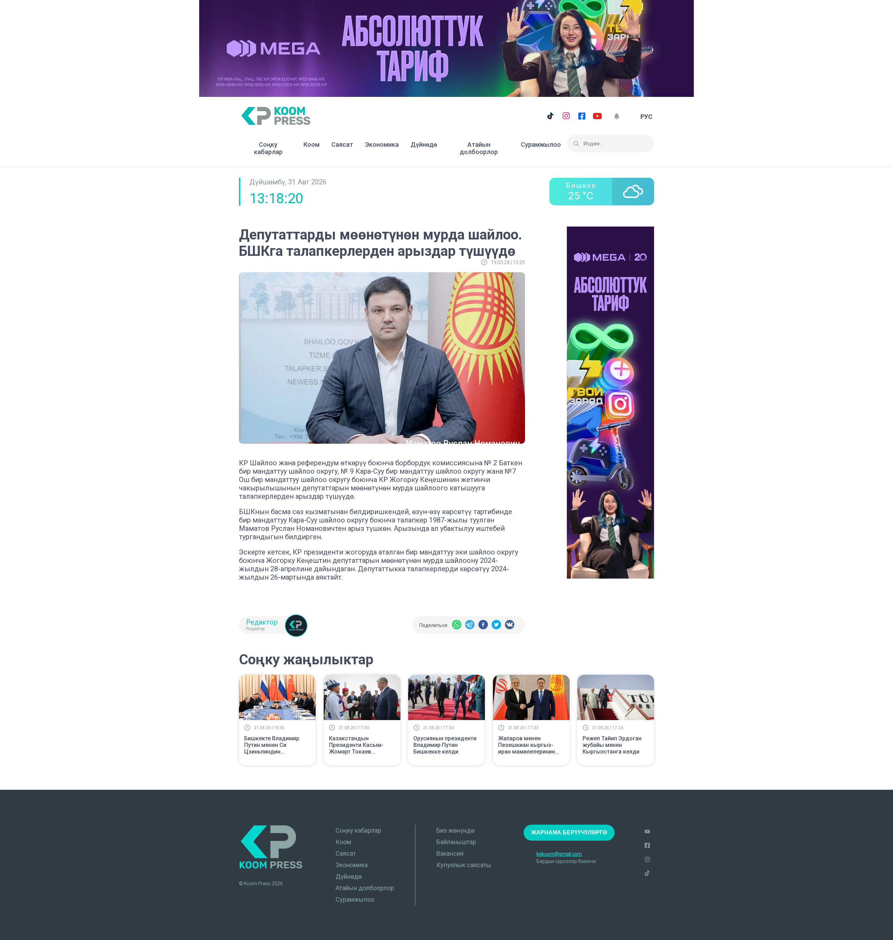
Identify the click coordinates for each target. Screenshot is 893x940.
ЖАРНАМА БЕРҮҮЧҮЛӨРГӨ (569, 832)
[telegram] (470, 625)
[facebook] (483, 625)
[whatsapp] (456, 625)
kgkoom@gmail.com (559, 854)
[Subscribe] (616, 116)
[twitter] (496, 625)
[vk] (510, 625)
